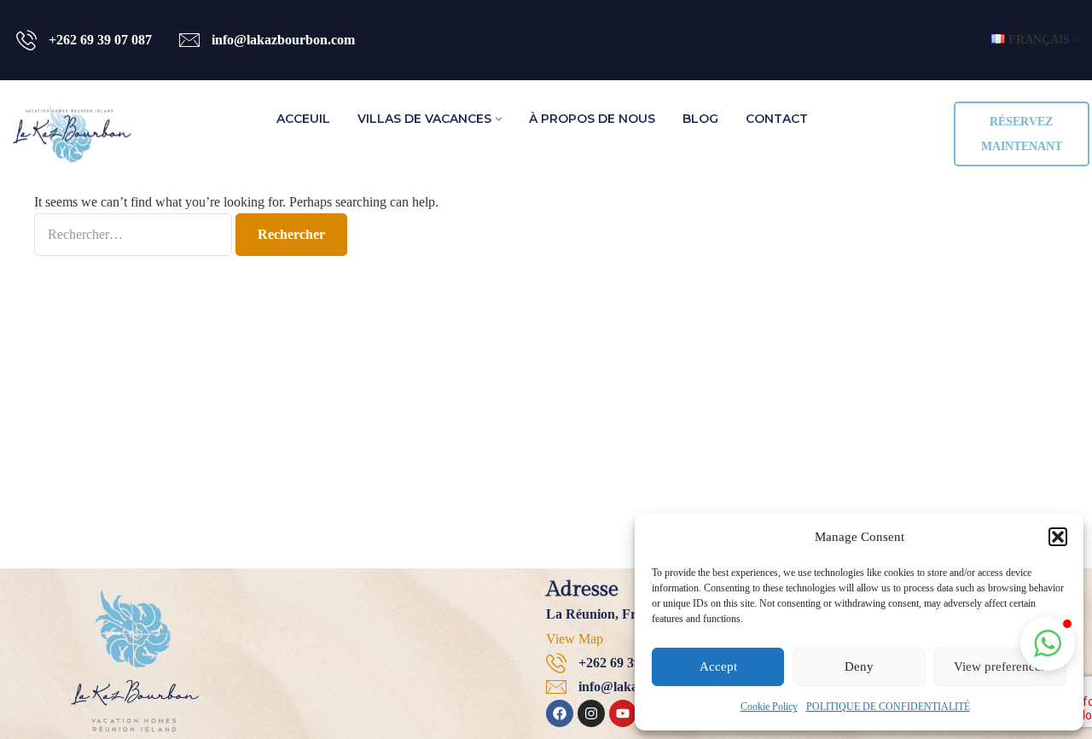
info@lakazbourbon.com (283, 39)
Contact (777, 118)
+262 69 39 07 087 (100, 39)
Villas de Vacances (424, 118)
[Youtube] (622, 713)
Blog (700, 118)
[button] (1057, 536)
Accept (718, 666)
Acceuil (303, 118)
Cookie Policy (769, 707)
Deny (859, 666)
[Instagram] (591, 713)
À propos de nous (592, 118)
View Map (574, 638)
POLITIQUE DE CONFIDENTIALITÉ (888, 707)
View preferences (1000, 666)
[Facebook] (559, 713)
